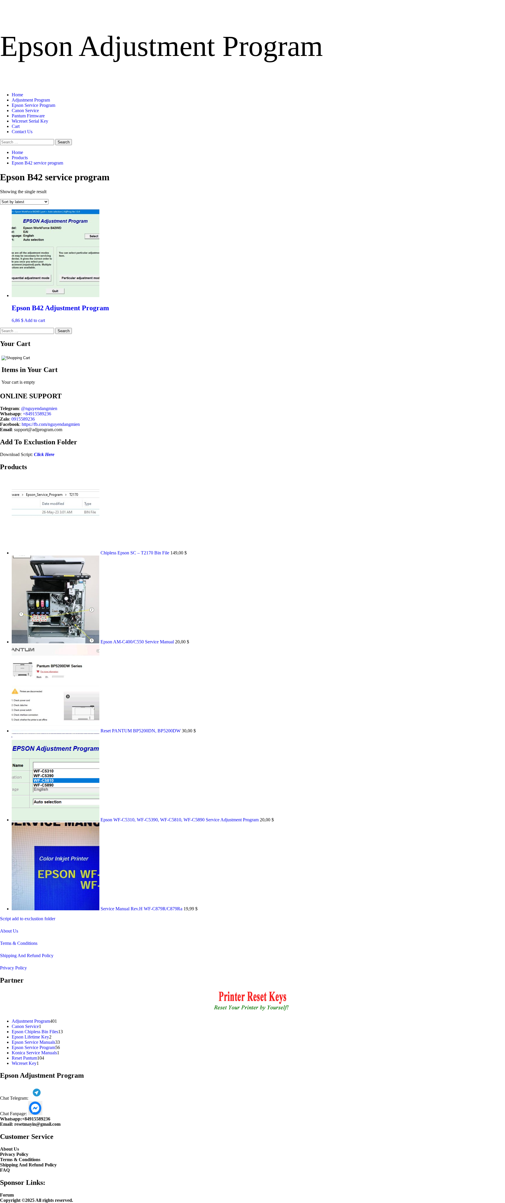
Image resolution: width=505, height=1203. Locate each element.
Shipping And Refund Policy (26, 955)
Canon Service (25, 110)
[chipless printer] (252, 1011)
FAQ (5, 1170)
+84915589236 (37, 413)
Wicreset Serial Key (30, 121)
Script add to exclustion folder (27, 918)
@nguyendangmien (39, 408)
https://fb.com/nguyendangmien (51, 424)
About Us (9, 930)
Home (17, 94)
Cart (16, 126)
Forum (7, 1194)
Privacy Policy (13, 967)
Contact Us (22, 131)
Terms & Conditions (18, 943)
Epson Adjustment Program (161, 46)
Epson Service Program (33, 105)
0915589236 (23, 419)
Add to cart (34, 320)
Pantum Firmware (28, 115)
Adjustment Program (31, 99)
